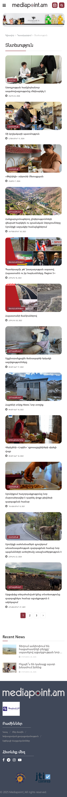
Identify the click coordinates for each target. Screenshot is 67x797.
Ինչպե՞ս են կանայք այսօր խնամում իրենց (37, 666)
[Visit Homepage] (29, 5)
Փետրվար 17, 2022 (16, 367)
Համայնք (13, 126)
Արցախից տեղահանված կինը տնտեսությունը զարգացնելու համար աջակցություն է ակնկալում (32, 598)
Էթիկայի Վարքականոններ (16, 740)
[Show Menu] (4, 5)
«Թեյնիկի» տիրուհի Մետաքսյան (24, 176)
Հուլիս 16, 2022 (14, 278)
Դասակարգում (24, 35)
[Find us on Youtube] (19, 760)
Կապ (5, 731)
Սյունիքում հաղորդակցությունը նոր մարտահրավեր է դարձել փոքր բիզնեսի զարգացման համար (28, 497)
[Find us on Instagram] (14, 760)
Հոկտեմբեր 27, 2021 (16, 607)
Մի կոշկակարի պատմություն (22, 133)
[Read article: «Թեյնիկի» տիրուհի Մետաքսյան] (33, 158)
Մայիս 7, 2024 (14, 181)
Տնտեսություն (40, 35)
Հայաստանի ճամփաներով (21, 315)
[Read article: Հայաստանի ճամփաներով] (33, 298)
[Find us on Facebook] (3, 760)
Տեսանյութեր (16, 262)
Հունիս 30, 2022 (15, 320)
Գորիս (12, 80)
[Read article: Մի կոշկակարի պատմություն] (33, 116)
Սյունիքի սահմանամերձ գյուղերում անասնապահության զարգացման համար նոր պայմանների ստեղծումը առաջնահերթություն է (33, 548)
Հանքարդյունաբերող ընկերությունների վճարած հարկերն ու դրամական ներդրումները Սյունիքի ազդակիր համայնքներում (33, 222)
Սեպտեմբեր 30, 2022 (17, 231)
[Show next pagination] (43, 615)
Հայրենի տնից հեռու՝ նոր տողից (24, 404)
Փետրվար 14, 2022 (16, 409)
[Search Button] (62, 5)
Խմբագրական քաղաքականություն (20, 736)
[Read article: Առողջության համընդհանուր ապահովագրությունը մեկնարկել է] (33, 69)
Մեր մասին (17, 731)
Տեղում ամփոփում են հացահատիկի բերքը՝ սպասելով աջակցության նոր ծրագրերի (39, 649)
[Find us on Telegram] (8, 760)
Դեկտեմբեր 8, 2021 (16, 506)
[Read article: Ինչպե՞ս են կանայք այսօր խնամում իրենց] (9, 668)
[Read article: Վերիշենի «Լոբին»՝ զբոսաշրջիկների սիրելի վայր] (33, 429)
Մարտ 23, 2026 (14, 96)
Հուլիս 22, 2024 (15, 556)
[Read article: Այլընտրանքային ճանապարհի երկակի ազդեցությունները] (33, 340)
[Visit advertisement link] (33, 20)
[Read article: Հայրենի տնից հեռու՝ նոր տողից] (33, 387)
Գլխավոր (9, 35)
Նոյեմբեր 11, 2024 (16, 138)
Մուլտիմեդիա (16, 440)
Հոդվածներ (15, 212)
